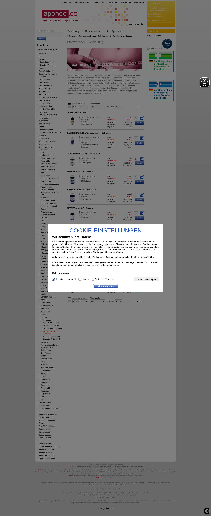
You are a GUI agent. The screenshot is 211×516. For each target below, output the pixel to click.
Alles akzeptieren (105, 286)
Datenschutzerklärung (116, 257)
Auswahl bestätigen (147, 279)
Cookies (150, 257)
